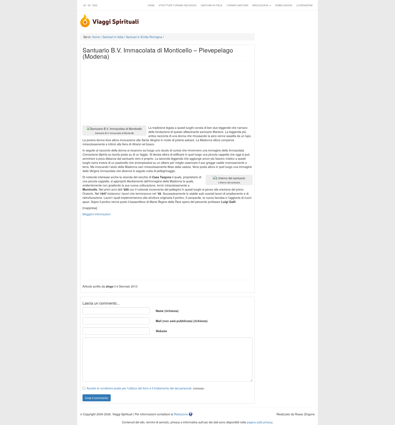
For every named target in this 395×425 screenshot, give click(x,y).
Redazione (181, 414)
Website (161, 331)
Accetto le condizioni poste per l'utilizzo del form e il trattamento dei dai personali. (139, 388)
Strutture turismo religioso (178, 5)
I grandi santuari (237, 5)
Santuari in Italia (211, 5)
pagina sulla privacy (259, 422)
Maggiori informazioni (96, 214)
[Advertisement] (167, 92)
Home (151, 5)
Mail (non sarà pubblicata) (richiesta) (182, 321)
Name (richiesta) (167, 311)
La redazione (304, 5)
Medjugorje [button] (260, 5)
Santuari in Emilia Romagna (144, 37)
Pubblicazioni (283, 5)
